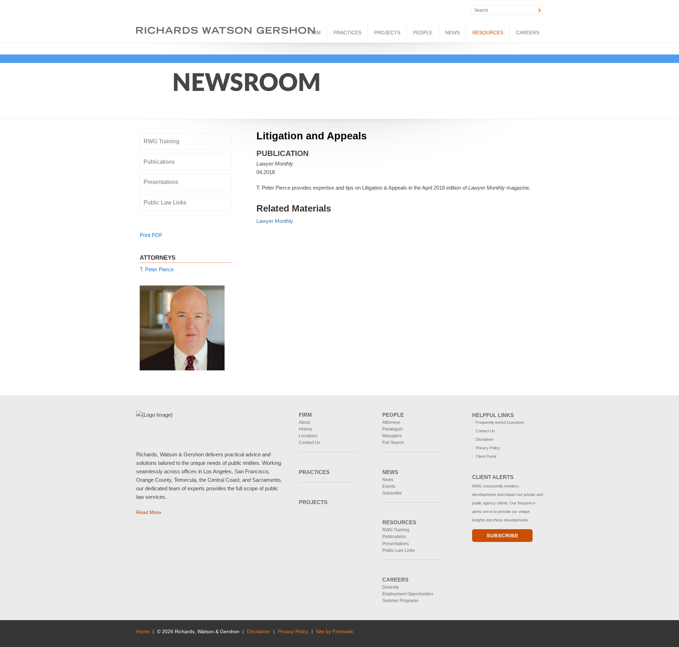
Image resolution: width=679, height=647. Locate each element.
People (423, 32)
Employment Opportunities (407, 593)
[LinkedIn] (413, 10)
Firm (314, 32)
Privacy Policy (488, 448)
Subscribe (392, 493)
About (304, 422)
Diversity (390, 587)
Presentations (161, 182)
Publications (159, 162)
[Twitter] (428, 10)
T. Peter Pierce (157, 269)
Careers (527, 32)
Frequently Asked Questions (500, 422)
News (452, 32)
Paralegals (392, 429)
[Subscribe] (540, 633)
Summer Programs (400, 600)
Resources (487, 32)
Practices (347, 32)
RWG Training (161, 141)
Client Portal (486, 456)
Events (388, 486)
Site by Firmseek (334, 631)
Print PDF (151, 235)
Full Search (393, 442)
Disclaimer (485, 439)
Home (143, 631)
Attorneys (391, 422)
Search (481, 10)
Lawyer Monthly (274, 221)
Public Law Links (165, 203)
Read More (148, 512)
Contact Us (309, 442)
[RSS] (443, 10)
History (305, 429)
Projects (387, 32)
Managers (392, 435)
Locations (308, 435)
